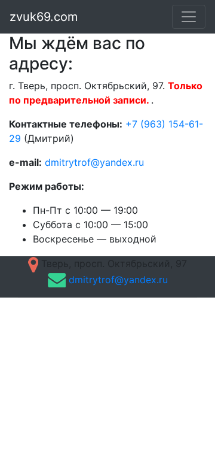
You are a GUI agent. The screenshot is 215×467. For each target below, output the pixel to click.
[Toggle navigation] (188, 17)
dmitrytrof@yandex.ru (94, 162)
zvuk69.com (44, 17)
